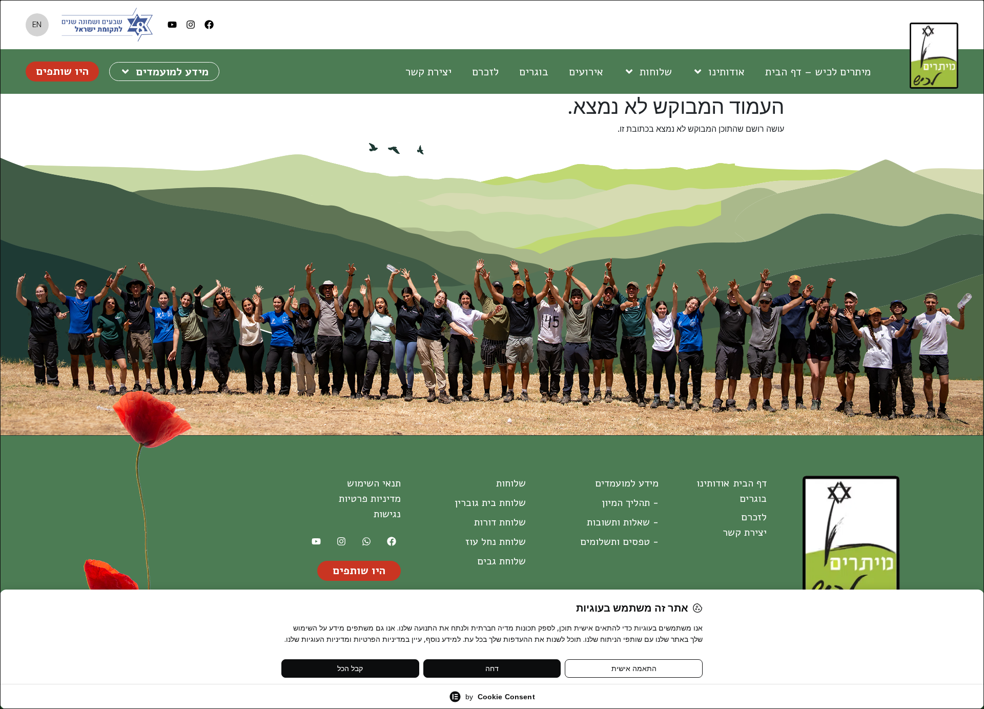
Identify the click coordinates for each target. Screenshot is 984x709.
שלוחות (656, 72)
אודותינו (726, 72)
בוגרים (533, 72)
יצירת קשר (428, 72)
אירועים (586, 72)
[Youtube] (172, 24)
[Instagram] (190, 24)
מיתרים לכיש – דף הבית (818, 72)
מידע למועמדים (172, 72)
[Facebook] (209, 24)
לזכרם (485, 72)
